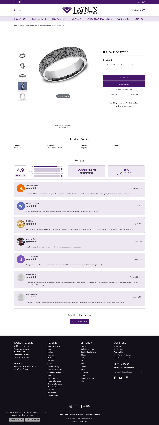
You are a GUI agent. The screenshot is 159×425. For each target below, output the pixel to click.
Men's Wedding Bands (45, 25)
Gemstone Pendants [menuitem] (54, 384)
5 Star (31, 166)
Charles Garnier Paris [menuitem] (88, 352)
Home (15, 25)
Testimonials (118, 352)
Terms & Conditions (76, 414)
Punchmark (83, 421)
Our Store (123, 18)
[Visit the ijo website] (85, 406)
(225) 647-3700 (62, 127)
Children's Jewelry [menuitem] (54, 372)
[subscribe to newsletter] (138, 372)
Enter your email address (124, 367)
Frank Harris (31, 274)
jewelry (22, 25)
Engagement (59, 18)
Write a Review (79, 321)
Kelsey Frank (31, 294)
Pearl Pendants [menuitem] (52, 378)
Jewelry (76, 18)
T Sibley (29, 221)
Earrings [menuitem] (50, 352)
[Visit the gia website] (74, 406)
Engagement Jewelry (31, 25)
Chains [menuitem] (49, 363)
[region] (63, 75)
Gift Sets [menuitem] (50, 390)
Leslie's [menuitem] (83, 369)
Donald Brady (31, 239)
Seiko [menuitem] (83, 381)
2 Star (31, 173)
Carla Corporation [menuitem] (87, 349)
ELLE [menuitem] (82, 358)
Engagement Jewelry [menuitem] (55, 346)
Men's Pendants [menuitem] (53, 387)
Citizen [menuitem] (83, 355)
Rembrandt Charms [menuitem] (88, 378)
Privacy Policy (63, 414)
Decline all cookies (16, 419)
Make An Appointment (122, 358)
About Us (117, 346)
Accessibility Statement (92, 414)
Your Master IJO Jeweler (123, 355)
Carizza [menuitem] (83, 346)
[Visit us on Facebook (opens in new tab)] (15, 2)
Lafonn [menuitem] (83, 366)
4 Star (31, 169)
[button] (141, 2)
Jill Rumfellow (32, 256)
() (62, 166)
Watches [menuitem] (50, 361)
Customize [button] (124, 84)
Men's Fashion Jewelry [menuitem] (55, 369)
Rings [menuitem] (49, 349)
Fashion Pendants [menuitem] (53, 395)
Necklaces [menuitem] (51, 358)
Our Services (118, 349)
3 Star (31, 171)
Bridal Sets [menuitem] (51, 375)
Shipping (113, 94)
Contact (140, 18)
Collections (39, 18)
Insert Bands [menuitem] (52, 392)
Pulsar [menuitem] (83, 375)
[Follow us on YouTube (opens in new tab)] (19, 2)
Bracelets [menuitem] (50, 355)
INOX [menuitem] (83, 363)
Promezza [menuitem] (84, 372)
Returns (134, 94)
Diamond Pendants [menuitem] (54, 381)
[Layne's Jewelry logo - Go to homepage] (79, 10)
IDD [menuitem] (82, 361)
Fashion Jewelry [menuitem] (53, 366)
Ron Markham (32, 185)
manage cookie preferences (22, 415)
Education (20, 18)
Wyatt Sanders (32, 203)
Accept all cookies (32, 419)
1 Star (31, 176)
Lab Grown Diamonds (99, 18)
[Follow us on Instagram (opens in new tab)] (23, 2)
